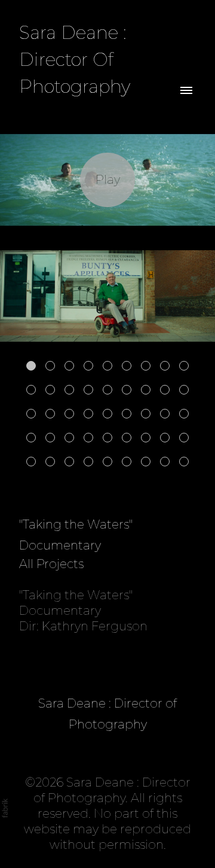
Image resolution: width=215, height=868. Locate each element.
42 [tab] (126, 461)
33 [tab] (126, 437)
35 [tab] (165, 437)
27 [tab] (184, 413)
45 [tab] (184, 461)
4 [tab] (88, 366)
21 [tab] (69, 413)
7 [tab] (145, 366)
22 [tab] (88, 413)
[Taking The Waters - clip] (107, 180)
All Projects (51, 564)
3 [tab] (69, 366)
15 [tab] (126, 389)
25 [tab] (145, 413)
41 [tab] (107, 461)
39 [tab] (69, 461)
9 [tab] (184, 366)
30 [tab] (69, 437)
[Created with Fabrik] (5, 808)
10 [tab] (31, 389)
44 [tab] (165, 461)
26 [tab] (165, 413)
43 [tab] (145, 461)
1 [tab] (31, 366)
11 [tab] (50, 389)
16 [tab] (145, 389)
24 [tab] (126, 413)
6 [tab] (126, 366)
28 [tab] (31, 437)
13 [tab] (88, 389)
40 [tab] (88, 461)
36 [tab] (184, 437)
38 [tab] (50, 461)
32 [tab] (107, 437)
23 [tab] (107, 413)
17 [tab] (165, 389)
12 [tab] (69, 389)
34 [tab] (145, 437)
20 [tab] (50, 413)
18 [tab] (184, 389)
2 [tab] (50, 366)
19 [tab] (31, 413)
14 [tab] (107, 389)
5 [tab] (107, 366)
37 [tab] (31, 461)
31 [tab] (88, 437)
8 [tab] (165, 366)
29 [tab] (50, 437)
